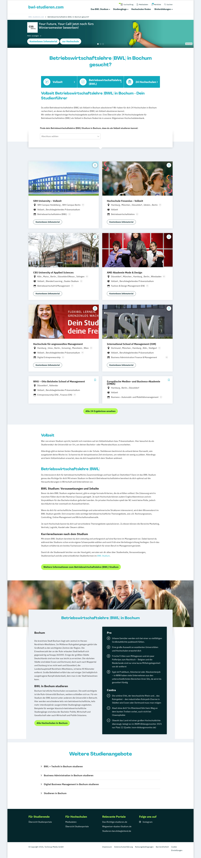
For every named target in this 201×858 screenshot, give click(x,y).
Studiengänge (120, 9)
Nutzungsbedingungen (144, 847)
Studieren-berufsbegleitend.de (116, 831)
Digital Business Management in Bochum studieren (71, 784)
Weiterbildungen (162, 9)
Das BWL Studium (99, 9)
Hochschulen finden (141, 9)
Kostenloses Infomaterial (43, 41)
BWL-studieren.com (36, 17)
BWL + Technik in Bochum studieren (63, 766)
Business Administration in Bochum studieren (68, 775)
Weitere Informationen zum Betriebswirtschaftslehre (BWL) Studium (81, 567)
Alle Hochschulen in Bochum (52, 723)
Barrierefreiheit (162, 847)
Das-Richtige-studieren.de (114, 822)
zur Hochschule (70, 41)
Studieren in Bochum (55, 793)
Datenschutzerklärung (123, 847)
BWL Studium (103, 555)
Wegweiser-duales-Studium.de (116, 826)
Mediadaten (71, 822)
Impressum (107, 847)
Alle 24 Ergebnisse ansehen (100, 411)
